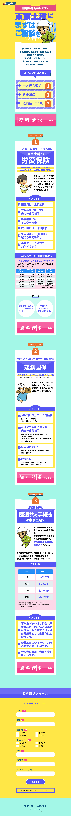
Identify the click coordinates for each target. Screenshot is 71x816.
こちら (38, 790)
